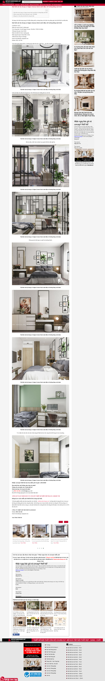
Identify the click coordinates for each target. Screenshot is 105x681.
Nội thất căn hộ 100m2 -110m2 (75, 676)
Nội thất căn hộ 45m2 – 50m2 (75, 650)
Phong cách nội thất (34, 4)
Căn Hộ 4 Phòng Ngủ (51, 673)
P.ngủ (55, 1)
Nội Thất (45, 1)
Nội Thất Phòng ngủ (51, 652)
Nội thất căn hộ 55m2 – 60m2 (75, 654)
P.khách (51, 1)
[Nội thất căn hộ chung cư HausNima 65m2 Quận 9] (40, 531)
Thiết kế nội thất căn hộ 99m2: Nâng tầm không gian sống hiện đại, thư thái (46, 614)
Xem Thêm (15, 542)
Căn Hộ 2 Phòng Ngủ (51, 668)
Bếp (59, 1)
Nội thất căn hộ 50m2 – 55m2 (75, 652)
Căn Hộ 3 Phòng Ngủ (51, 670)
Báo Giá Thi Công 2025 (45, 4)
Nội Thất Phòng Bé (50, 656)
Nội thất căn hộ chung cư (52, 647)
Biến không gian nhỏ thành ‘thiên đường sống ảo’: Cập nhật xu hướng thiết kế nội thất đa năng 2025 (46, 630)
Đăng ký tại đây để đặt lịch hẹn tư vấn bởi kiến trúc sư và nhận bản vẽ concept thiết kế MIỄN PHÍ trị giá (84, 164)
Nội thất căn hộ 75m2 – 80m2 (75, 664)
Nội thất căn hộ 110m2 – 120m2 (75, 678)
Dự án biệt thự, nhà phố (52, 663)
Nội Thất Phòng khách (51, 649)
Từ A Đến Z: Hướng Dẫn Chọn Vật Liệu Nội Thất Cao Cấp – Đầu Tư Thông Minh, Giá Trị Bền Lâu (33, 630)
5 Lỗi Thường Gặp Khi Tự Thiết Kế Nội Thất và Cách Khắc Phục (59, 629)
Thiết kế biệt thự (50, 659)
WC (61, 1)
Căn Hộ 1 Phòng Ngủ (51, 666)
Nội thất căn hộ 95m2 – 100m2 (75, 673)
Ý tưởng (48, 645)
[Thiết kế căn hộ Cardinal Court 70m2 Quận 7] (21, 531)
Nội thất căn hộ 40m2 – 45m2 (75, 647)
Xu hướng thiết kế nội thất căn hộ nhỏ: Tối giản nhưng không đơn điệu (60, 614)
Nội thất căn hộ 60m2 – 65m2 (75, 657)
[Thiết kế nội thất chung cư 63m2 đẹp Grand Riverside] (59, 531)
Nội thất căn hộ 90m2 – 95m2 (75, 671)
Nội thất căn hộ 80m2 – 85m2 (75, 666)
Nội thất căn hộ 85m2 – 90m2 (75, 669)
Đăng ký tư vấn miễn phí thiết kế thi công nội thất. (24, 16)
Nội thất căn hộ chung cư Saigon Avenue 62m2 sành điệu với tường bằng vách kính (31, 12)
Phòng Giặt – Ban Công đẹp (52, 661)
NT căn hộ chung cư (56, 4)
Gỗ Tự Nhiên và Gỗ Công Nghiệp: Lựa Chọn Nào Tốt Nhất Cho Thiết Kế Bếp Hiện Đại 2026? (19, 614)
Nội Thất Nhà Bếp (50, 654)
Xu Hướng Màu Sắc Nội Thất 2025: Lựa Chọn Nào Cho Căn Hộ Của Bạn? (33, 614)
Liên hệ (48, 675)
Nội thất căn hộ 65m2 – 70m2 (75, 659)
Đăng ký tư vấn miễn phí (8, 4)
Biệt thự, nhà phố (25, 4)
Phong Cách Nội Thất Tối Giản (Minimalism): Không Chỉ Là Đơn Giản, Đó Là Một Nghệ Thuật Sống (19, 630)
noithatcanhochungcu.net (43, 501)
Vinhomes (17, 4)
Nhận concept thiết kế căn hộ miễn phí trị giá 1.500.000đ (25, 14)
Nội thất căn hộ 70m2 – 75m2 (75, 661)
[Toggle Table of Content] (46, 10)
